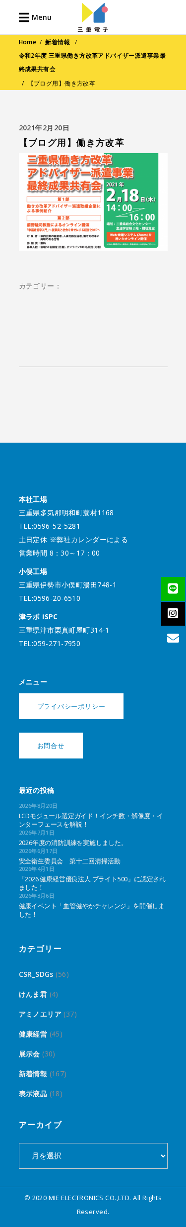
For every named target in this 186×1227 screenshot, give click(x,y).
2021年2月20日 (44, 127)
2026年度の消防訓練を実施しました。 (73, 842)
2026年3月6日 (37, 895)
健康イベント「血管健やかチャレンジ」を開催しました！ (92, 910)
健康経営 (33, 1033)
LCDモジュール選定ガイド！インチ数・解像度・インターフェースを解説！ (91, 820)
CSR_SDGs (36, 974)
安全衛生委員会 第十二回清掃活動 (70, 860)
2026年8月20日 (38, 805)
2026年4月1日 (37, 868)
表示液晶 (33, 1093)
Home (28, 42)
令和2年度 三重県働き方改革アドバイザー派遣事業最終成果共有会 (92, 62)
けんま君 (33, 994)
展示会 (29, 1053)
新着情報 (57, 42)
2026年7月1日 (37, 832)
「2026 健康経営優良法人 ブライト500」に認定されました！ (92, 883)
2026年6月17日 (38, 850)
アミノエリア (40, 1014)
